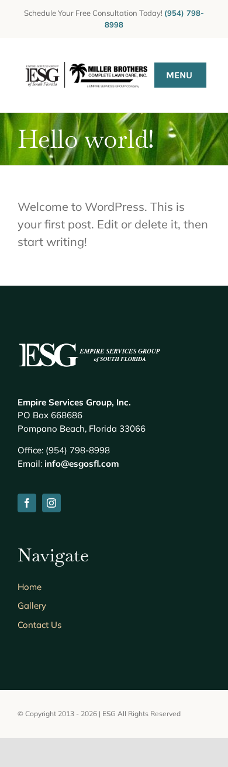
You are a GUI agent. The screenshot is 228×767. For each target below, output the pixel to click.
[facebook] (27, 503)
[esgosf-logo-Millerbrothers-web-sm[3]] (86, 61)
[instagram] (51, 503)
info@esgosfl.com (81, 463)
